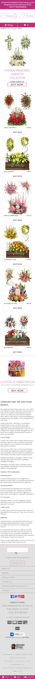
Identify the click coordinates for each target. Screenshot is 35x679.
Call (6, 677)
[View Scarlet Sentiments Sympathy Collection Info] (17, 109)
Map (18, 677)
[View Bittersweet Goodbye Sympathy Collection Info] (17, 285)
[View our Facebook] (12, 597)
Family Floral (17, 16)
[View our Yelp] (22, 597)
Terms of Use (17, 671)
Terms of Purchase (23, 668)
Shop (10, 25)
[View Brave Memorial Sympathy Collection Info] (17, 329)
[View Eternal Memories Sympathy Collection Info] (17, 50)
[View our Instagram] (19, 597)
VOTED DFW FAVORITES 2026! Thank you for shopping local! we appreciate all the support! (17, 4)
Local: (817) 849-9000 (17, 612)
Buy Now (17, 84)
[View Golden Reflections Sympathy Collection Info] (17, 241)
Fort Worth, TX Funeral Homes (15, 654)
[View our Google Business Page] (15, 597)
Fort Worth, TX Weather (13, 661)
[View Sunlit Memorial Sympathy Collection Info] (17, 153)
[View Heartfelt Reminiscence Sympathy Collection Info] (17, 197)
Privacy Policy (8, 668)
